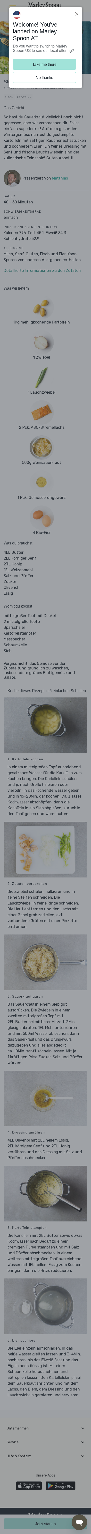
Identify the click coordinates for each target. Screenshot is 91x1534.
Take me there (44, 64)
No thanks (44, 78)
